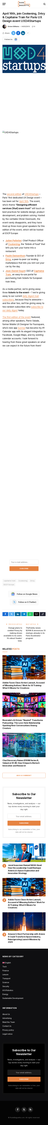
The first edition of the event (16, 317)
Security (5, 986)
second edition (14, 194)
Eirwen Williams (13, 26)
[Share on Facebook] (18, 33)
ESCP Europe (9, 584)
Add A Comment (24, 775)
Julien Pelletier (14, 240)
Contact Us (6, 1026)
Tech (4, 967)
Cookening (14, 244)
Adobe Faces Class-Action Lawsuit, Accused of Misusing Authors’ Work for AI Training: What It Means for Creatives (23, 685)
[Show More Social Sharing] (28, 33)
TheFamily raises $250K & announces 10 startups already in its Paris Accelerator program (36, 633)
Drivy (32, 581)
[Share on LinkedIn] (23, 33)
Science (5, 982)
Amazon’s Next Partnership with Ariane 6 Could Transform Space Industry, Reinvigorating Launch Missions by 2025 (26, 938)
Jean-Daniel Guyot (15, 271)
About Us (6, 1014)
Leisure (5, 974)
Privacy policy (8, 1030)
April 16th (23, 201)
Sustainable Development (12, 998)
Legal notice (7, 1034)
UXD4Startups (32, 194)
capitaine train (10, 581)
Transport (6, 978)
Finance (5, 971)
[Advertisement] (24, 102)
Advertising (7, 1018)
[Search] (44, 4)
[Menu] (4, 4)
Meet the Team (8, 1022)
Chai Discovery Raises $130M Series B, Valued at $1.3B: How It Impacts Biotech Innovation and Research (21, 763)
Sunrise (21, 328)
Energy (5, 994)
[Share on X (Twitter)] (13, 33)
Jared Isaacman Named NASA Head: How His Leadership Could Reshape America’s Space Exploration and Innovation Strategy (25, 869)
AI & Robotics (7, 990)
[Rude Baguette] (24, 4)
